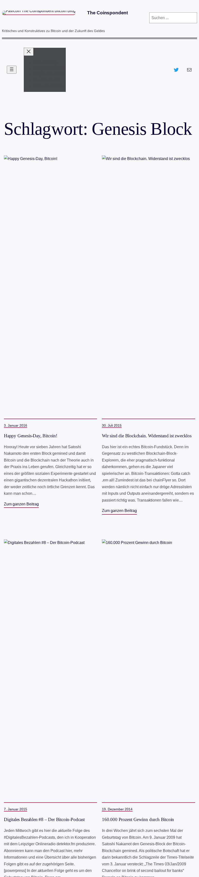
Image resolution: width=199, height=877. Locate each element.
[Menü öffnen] (12, 70)
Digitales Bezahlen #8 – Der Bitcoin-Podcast (44, 819)
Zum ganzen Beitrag (21, 504)
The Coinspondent (107, 12)
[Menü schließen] (28, 52)
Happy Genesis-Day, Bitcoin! (30, 435)
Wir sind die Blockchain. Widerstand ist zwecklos (146, 435)
